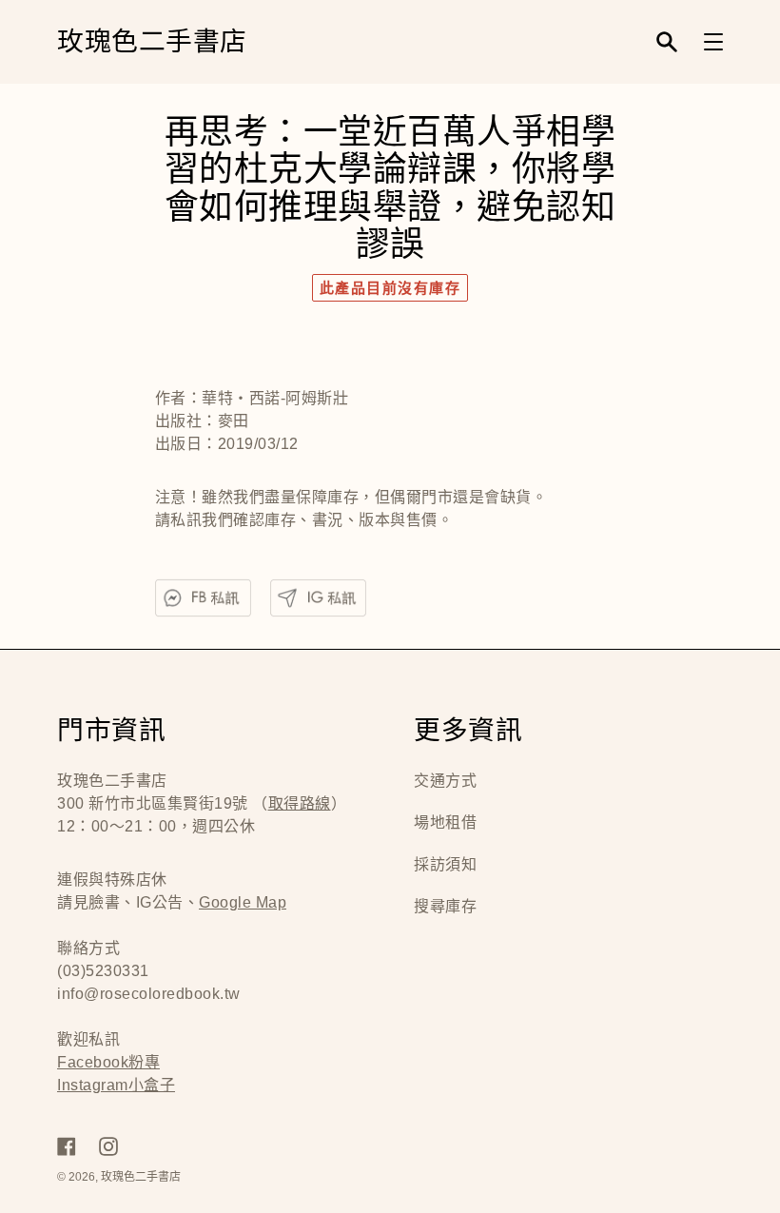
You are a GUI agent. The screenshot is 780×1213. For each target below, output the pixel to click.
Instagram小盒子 (116, 1085)
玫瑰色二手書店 (152, 42)
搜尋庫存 (445, 906)
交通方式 (445, 781)
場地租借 (445, 822)
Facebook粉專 (108, 1062)
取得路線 (299, 803)
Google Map (242, 902)
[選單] (713, 42)
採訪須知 (445, 864)
